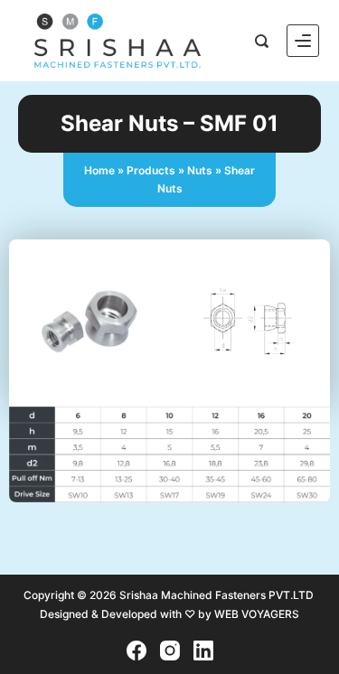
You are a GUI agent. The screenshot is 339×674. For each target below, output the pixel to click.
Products (151, 170)
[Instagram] (170, 650)
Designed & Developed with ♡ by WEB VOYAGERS (169, 614)
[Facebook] (136, 650)
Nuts (199, 170)
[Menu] (303, 40)
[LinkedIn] (203, 650)
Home (99, 170)
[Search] (261, 41)
